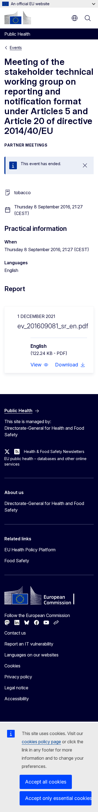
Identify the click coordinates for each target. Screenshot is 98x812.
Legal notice (16, 687)
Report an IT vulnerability (28, 644)
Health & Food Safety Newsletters (54, 451)
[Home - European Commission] (17, 17)
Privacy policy (18, 676)
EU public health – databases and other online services (45, 461)
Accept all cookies (45, 782)
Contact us (15, 633)
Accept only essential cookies (58, 798)
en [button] (75, 18)
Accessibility (16, 698)
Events (16, 47)
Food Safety (16, 560)
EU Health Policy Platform (30, 549)
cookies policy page (41, 741)
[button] (39, 365)
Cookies (12, 665)
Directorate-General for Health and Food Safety (44, 507)
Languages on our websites (31, 655)
